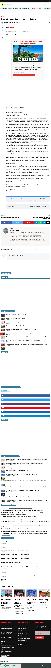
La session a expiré (4, 661)
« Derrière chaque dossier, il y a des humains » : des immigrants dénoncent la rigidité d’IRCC (26, 344)
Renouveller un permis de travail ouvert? (11, 562)
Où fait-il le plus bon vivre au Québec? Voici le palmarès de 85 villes (21, 329)
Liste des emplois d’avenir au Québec (7, 640)
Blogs (32, 596)
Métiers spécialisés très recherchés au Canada (6, 629)
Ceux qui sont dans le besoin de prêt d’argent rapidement (15, 554)
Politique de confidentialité (24, 638)
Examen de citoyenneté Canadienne (6, 652)
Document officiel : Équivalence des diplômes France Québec (19, 333)
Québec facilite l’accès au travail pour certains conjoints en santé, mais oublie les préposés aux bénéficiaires (25, 486)
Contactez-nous (22, 635)
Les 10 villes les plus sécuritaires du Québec (16, 314)
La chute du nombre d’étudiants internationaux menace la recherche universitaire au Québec (26, 347)
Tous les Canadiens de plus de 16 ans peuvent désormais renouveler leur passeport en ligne (26, 500)
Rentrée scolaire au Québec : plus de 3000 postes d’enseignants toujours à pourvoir (25, 463)
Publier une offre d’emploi (6, 626)
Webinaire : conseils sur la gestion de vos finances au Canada (20, 322)
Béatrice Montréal (32, 610)
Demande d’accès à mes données (23, 644)
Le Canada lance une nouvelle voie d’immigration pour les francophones (22, 474)
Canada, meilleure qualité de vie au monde (15, 318)
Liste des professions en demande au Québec (6, 633)
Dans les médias (22, 626)
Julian (11, 28)
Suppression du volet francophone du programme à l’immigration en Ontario (23, 490)
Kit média (20, 630)
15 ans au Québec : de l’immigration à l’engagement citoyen (31, 601)
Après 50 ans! (4, 546)
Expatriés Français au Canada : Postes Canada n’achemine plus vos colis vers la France (25, 325)
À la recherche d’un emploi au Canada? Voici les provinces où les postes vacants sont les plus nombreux (24, 480)
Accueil (2, 14)
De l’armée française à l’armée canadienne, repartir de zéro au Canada (18, 603)
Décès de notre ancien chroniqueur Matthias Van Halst (6, 602)
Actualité (4, 596)
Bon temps (3, 579)
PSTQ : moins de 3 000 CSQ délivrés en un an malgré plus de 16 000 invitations (23, 340)
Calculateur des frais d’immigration (5, 656)
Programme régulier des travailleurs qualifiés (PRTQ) (7, 637)
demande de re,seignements (8, 541)
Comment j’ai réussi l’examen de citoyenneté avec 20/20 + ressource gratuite (20, 566)
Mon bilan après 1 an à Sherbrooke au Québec (44, 601)
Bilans (7, 14)
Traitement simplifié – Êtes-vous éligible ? (8, 648)
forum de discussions (31, 233)
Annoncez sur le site (22, 633)
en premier (46, 250)
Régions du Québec (44, 596)
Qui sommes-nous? (22, 628)
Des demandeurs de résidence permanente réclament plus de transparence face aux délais (26, 336)
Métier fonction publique (19, 596)
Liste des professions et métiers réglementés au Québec (8, 644)
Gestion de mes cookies (23, 640)
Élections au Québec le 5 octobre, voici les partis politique (15, 550)
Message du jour (7, 22)
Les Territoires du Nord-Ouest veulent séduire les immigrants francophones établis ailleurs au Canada (23, 496)
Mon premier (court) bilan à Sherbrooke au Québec (17, 470)
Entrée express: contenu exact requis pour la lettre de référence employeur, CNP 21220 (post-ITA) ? (25, 575)
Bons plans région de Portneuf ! (8, 570)
